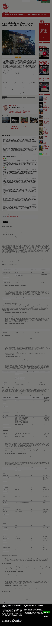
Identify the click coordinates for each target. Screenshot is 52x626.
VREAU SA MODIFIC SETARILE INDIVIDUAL (46, 616)
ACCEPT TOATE (46, 612)
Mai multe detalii (17, 612)
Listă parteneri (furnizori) (27, 615)
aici (18, 619)
